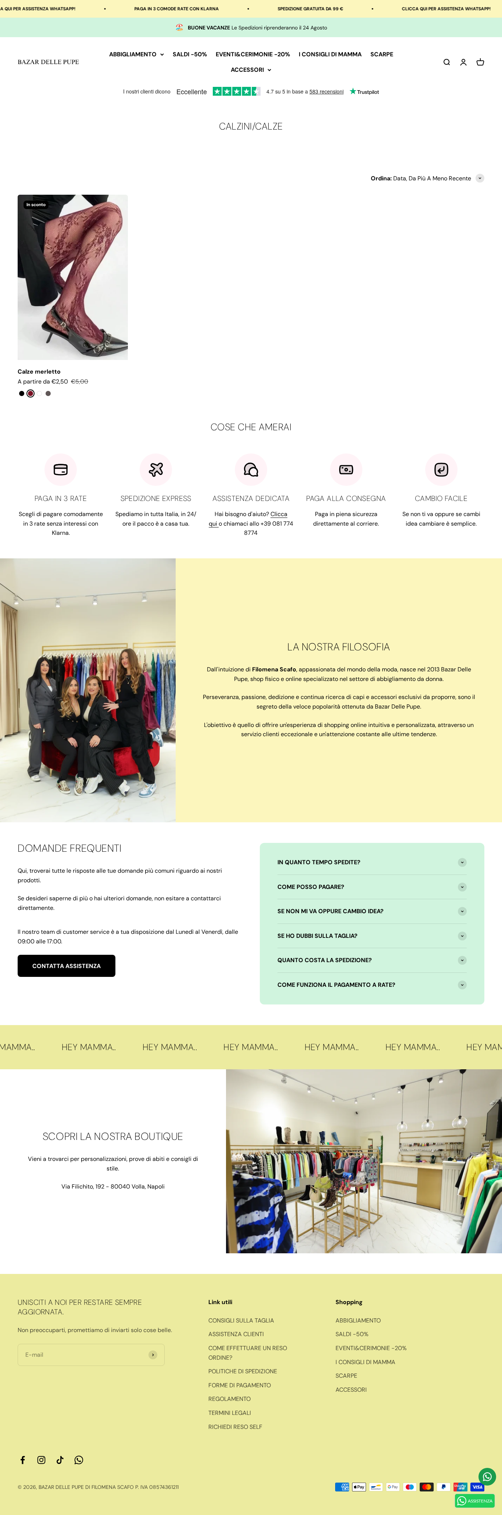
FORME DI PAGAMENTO (239, 1385)
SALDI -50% (190, 54)
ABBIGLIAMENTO (133, 54)
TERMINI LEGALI (229, 1413)
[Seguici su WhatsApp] (79, 1460)
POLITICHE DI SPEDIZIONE (242, 1371)
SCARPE (381, 54)
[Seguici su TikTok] (60, 1460)
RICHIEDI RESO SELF (235, 1427)
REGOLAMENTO (229, 1399)
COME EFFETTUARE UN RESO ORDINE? (247, 1353)
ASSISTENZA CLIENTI (236, 1334)
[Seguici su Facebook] (23, 1460)
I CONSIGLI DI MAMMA (330, 54)
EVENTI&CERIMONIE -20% (253, 54)
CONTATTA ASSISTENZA (66, 966)
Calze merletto (39, 371)
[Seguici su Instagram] (41, 1460)
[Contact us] (487, 1477)
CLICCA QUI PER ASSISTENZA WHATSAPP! (401, 9)
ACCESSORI (247, 70)
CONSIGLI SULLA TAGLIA (241, 1320)
